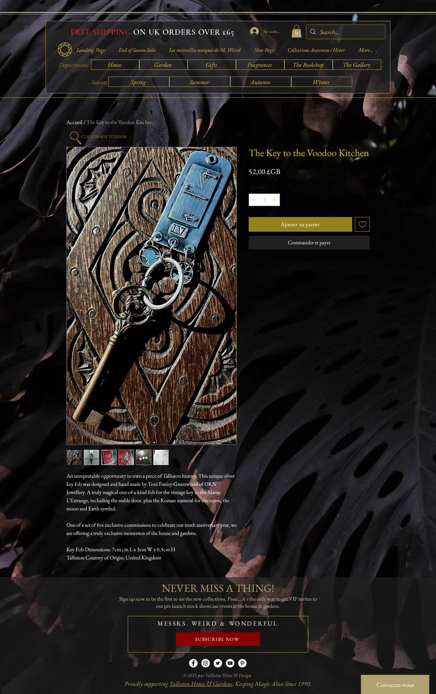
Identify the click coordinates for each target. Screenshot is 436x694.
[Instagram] (205, 663)
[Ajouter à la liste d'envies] (362, 224)
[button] (296, 31)
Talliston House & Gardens (200, 684)
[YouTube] (230, 663)
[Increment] (274, 200)
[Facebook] (193, 663)
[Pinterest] (242, 663)
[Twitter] (218, 663)
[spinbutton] (264, 200)
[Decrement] (254, 200)
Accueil (74, 122)
